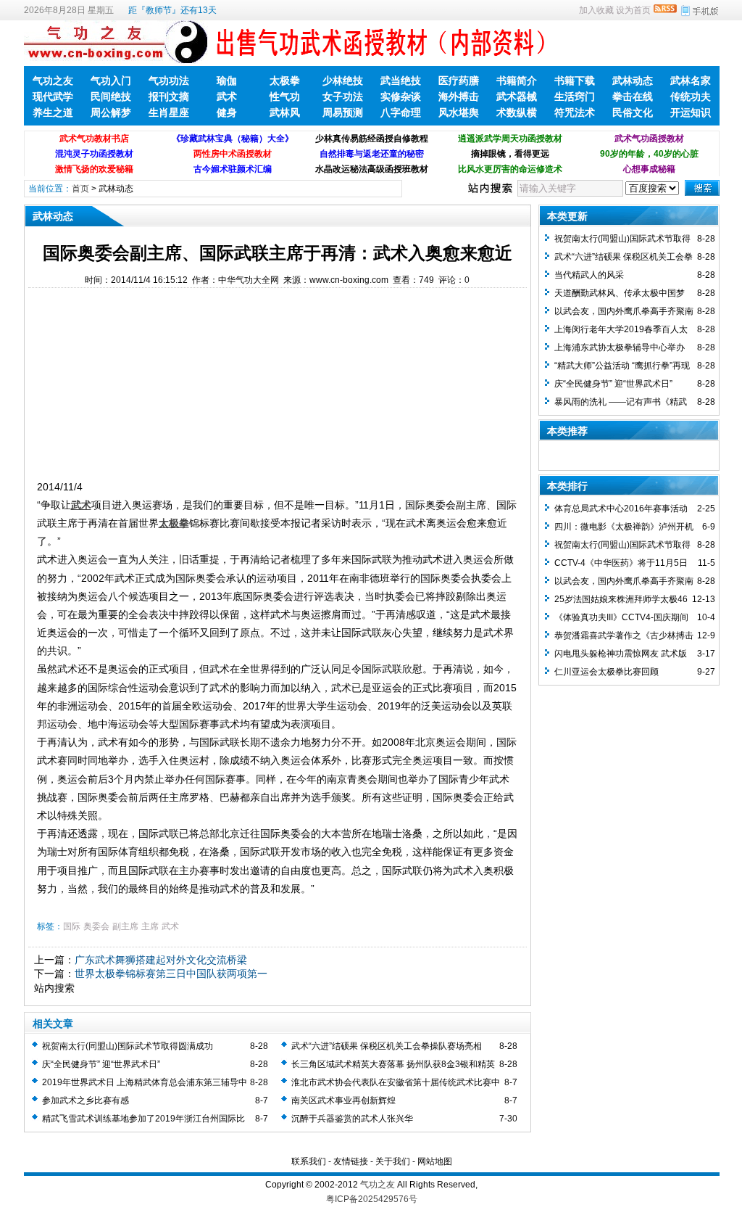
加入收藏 (596, 10)
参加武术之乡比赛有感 (85, 1100)
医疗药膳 (458, 80)
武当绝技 (400, 80)
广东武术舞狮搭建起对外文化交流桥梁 (161, 960)
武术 (227, 96)
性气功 (285, 96)
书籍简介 (516, 80)
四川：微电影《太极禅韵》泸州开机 (623, 527)
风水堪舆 (458, 112)
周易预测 (342, 112)
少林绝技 (342, 80)
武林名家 (690, 80)
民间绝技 (111, 96)
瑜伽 (227, 80)
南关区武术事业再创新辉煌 (343, 1100)
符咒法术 (574, 112)
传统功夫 (690, 96)
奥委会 (96, 926)
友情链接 (350, 1161)
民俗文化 (632, 112)
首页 (80, 189)
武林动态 (632, 80)
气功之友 (53, 80)
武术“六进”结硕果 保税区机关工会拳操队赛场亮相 (386, 1046)
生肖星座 (169, 112)
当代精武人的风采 (589, 275)
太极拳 (285, 80)
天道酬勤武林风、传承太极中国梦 (619, 293)
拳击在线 (632, 96)
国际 (71, 926)
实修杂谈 (400, 96)
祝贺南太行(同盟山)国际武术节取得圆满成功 (127, 1046)
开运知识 (690, 112)
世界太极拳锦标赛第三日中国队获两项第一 (171, 973)
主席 (150, 926)
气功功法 (169, 80)
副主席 (125, 926)
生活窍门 (574, 96)
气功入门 (111, 80)
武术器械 (516, 96)
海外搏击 (458, 96)
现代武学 (53, 96)
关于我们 (392, 1161)
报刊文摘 (169, 96)
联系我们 (308, 1161)
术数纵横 (516, 112)
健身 (227, 112)
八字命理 (400, 112)
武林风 (285, 112)
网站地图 (434, 1161)
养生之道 (53, 112)
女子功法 (342, 96)
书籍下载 (574, 80)
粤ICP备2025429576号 (371, 1199)
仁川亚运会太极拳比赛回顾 (606, 672)
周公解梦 (111, 112)
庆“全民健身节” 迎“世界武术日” (101, 1064)
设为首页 (633, 10)
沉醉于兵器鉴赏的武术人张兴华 (352, 1119)
